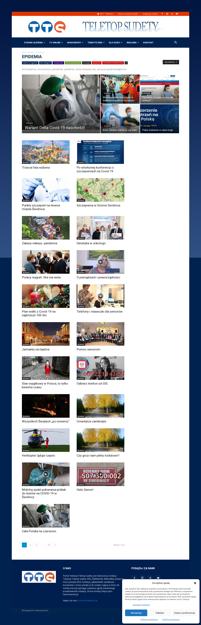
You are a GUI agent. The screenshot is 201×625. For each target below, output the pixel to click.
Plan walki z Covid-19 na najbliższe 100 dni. (38, 313)
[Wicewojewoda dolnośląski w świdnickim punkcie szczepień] (120, 89)
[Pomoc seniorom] (100, 334)
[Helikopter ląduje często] (46, 440)
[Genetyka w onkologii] (100, 228)
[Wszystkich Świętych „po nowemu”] (46, 406)
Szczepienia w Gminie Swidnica (98, 205)
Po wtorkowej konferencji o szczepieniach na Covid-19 (95, 169)
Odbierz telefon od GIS (92, 383)
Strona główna (33, 42)
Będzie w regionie (30, 63)
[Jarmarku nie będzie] (46, 334)
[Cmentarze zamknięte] (100, 406)
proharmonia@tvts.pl (87, 600)
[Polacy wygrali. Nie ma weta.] (46, 262)
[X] (172, 14)
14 (49, 545)
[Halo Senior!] (100, 474)
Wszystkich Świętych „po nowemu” (45, 421)
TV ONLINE (54, 42)
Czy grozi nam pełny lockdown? (98, 455)
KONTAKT (148, 42)
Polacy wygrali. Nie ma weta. (41, 277)
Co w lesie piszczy (73, 63)
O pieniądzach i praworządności (98, 277)
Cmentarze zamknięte (91, 421)
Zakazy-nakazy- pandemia (39, 243)
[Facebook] (162, 14)
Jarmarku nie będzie (35, 349)
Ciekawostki (58, 63)
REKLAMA (132, 42)
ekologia (86, 63)
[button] (195, 583)
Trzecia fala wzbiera (36, 167)
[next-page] (55, 545)
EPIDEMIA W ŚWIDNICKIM (113, 63)
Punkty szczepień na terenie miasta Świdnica (41, 207)
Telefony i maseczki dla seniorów (100, 311)
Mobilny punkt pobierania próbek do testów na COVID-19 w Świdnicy (44, 493)
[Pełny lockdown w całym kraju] (159, 118)
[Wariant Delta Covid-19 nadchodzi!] (61, 102)
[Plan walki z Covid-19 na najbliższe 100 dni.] (46, 296)
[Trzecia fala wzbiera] (46, 152)
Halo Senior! (85, 489)
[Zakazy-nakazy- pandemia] (46, 228)
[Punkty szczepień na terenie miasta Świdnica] (46, 190)
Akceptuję (136, 612)
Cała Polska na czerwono (39, 531)
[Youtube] (177, 14)
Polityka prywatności (149, 619)
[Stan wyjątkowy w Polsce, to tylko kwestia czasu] (46, 368)
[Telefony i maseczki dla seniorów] (100, 296)
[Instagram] (167, 14)
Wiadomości (74, 42)
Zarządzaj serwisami (141, 605)
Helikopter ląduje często (38, 455)
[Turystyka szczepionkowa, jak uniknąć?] (159, 89)
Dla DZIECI (114, 42)
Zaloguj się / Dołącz (150, 14)
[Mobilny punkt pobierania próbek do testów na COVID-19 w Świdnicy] (46, 474)
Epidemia (96, 63)
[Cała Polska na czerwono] (46, 516)
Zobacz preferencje (184, 612)
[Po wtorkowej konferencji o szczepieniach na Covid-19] (100, 152)
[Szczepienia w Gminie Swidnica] (100, 190)
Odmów (160, 612)
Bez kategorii (45, 63)
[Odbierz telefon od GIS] (100, 368)
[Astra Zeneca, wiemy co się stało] (120, 118)
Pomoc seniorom (88, 349)
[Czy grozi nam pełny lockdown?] (100, 440)
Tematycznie (95, 42)
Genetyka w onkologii (91, 243)
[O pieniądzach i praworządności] (100, 262)
